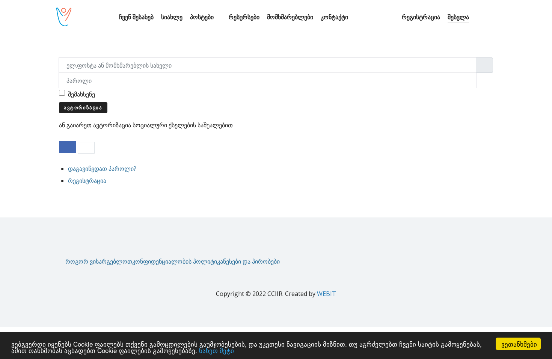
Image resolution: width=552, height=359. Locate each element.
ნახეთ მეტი (216, 350)
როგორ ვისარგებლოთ (98, 261)
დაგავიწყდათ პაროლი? (102, 168)
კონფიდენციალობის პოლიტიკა (177, 261)
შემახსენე (81, 94)
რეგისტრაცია (87, 180)
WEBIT (326, 294)
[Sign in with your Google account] (86, 148)
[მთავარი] (108, 17)
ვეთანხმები (519, 343)
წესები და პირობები (251, 261)
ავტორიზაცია (83, 107)
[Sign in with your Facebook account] (67, 147)
